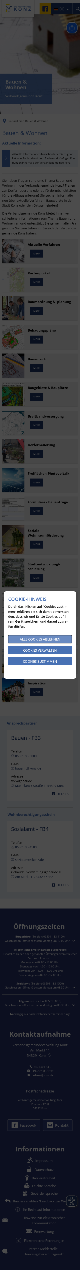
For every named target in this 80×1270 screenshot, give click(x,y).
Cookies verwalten (40, 650)
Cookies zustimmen (40, 661)
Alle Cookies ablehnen (40, 639)
